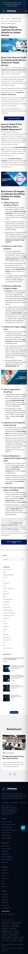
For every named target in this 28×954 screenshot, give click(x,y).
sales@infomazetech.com (7, 814)
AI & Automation (7, 569)
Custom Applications (8, 588)
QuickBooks (6, 626)
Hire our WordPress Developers (9, 529)
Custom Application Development (9, 830)
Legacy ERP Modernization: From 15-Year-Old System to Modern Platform (17, 667)
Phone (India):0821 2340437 (8, 810)
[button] (14, 118)
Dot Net (5, 591)
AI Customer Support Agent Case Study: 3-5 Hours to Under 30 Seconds (13, 658)
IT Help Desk (6, 602)
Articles (5, 577)
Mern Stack (6, 604)
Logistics (3, 875)
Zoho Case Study (7, 648)
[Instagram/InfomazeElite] (9, 914)
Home (2, 18)
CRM (4, 585)
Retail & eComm (5, 878)
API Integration (4, 851)
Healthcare (4, 870)
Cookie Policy (20, 948)
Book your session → (24, 4)
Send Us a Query (14, 712)
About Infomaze (5, 894)
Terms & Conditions (12, 948)
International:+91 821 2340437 (9, 812)
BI (3, 580)
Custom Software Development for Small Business (16, 696)
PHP (4, 621)
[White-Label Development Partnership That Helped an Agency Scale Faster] (6, 678)
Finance (3, 883)
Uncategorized (7, 637)
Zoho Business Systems (6, 827)
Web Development (5, 846)
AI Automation (6, 821)
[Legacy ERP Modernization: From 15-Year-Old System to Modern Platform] (6, 668)
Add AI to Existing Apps (6, 857)
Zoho (4, 645)
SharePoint (6, 634)
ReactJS (5, 629)
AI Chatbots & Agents (6, 832)
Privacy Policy (4, 948)
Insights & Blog (4, 899)
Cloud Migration (5, 854)
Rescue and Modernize (6, 859)
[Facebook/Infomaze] (2, 914)
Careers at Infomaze (6, 908)
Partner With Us (5, 905)
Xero (4, 642)
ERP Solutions (4, 862)
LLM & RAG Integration (6, 838)
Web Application (7, 640)
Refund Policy (4, 950)
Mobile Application (8, 610)
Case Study (6, 583)
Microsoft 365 (6, 607)
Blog (8, 18)
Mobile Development (6, 848)
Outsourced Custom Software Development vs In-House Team (18, 686)
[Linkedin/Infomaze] (12, 914)
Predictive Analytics (6, 835)
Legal (2, 881)
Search (5, 555)
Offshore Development (9, 613)
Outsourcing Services (8, 615)
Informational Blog (16, 18)
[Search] (22, 559)
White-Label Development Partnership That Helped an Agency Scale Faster (17, 677)
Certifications (4, 902)
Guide (4, 596)
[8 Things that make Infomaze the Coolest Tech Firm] (14, 742)
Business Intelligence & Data (8, 824)
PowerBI (5, 623)
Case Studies (4, 897)
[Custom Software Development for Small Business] (6, 698)
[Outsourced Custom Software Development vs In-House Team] (6, 688)
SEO (4, 632)
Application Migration (8, 575)
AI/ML (4, 572)
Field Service (4, 886)
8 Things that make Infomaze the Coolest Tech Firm (13, 757)
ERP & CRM (6, 594)
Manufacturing (4, 873)
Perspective (6, 618)
